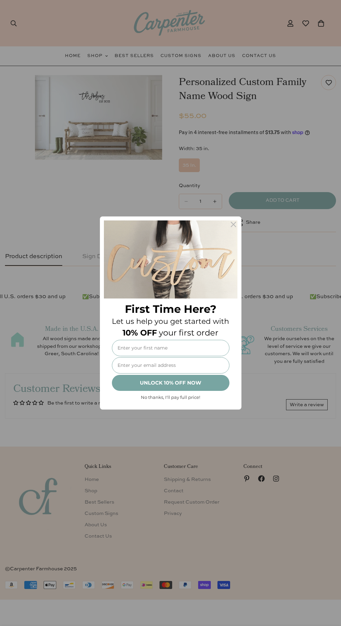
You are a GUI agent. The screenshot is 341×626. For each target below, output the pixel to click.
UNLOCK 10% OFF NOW (170, 383)
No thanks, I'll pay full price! (170, 397)
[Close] (233, 224)
